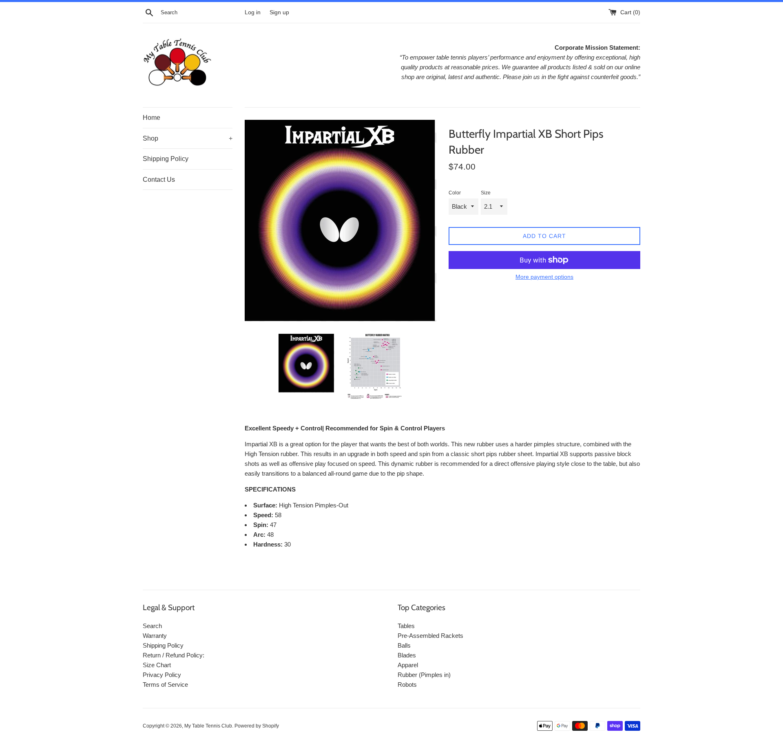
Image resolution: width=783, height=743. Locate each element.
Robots (407, 684)
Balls (404, 645)
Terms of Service (165, 684)
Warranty (155, 635)
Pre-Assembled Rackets (430, 635)
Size (486, 193)
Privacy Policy (162, 674)
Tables (406, 625)
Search (152, 625)
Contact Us (159, 179)
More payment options (544, 276)
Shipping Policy (165, 158)
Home (151, 117)
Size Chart (157, 664)
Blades (407, 655)
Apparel (408, 664)
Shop (187, 138)
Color (455, 193)
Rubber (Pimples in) (424, 674)
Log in (253, 12)
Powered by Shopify (256, 726)
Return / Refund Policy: (173, 655)
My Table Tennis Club (208, 726)
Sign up (279, 12)
